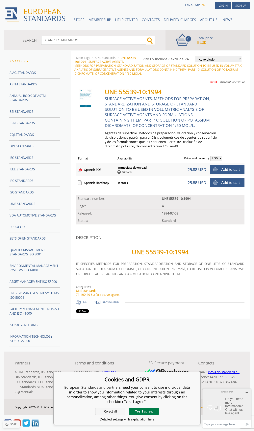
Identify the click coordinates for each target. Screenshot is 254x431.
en (203, 5)
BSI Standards (21, 111)
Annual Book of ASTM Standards (28, 98)
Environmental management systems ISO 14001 (34, 268)
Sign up (240, 5)
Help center (126, 19)
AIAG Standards (23, 73)
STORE (79, 19)
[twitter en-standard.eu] (26, 425)
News (227, 19)
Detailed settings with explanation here (127, 419)
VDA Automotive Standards (33, 215)
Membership (100, 19)
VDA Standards (48, 387)
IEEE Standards (22, 169)
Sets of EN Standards (28, 238)
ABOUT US (209, 19)
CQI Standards (22, 134)
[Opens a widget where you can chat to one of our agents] (227, 408)
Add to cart (230, 169)
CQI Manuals (24, 392)
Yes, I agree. (144, 411)
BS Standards (51, 372)
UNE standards (105, 58)
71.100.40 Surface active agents (97, 295)
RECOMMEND (110, 302)
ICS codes (17, 61)
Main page (83, 58)
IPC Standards (22, 181)
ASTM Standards (23, 84)
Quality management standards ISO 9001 (27, 252)
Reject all (110, 411)
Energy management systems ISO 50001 (34, 295)
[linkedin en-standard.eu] (35, 425)
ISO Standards (22, 192)
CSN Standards (22, 123)
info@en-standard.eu (224, 372)
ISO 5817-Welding (24, 325)
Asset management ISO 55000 (33, 281)
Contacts (151, 19)
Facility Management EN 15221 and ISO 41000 (34, 311)
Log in (223, 5)
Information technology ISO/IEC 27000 (31, 338)
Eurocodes (19, 227)
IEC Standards (21, 158)
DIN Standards (22, 146)
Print (86, 302)
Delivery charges (180, 19)
